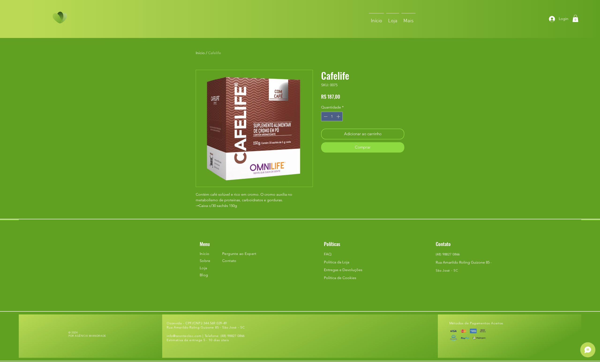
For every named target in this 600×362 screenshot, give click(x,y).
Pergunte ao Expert (239, 253)
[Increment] (338, 116)
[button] (575, 18)
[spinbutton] (331, 116)
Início (200, 53)
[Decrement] (325, 116)
